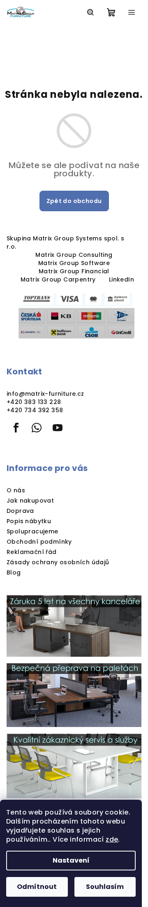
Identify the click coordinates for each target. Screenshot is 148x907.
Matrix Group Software (74, 263)
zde (112, 839)
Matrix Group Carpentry (58, 279)
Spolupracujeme (32, 531)
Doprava (20, 511)
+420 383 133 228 (34, 402)
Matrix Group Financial (74, 271)
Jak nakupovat (30, 500)
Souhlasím (105, 886)
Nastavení (71, 860)
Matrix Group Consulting (73, 255)
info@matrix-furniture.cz (45, 394)
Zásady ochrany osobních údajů (58, 562)
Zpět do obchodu (74, 201)
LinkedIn (121, 279)
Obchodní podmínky (39, 542)
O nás (16, 490)
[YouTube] (57, 427)
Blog (14, 572)
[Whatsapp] (36, 427)
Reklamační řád (32, 552)
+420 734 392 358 (35, 410)
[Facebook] (16, 427)
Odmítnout (37, 886)
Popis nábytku (29, 521)
